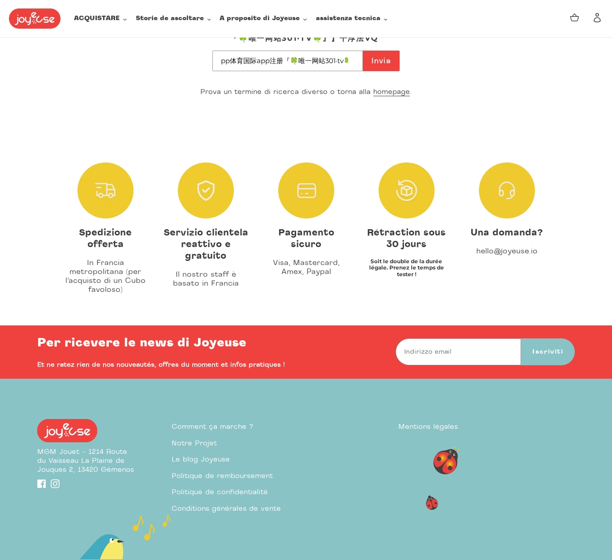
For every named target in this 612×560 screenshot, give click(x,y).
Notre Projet (194, 443)
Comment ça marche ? (212, 426)
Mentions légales (428, 426)
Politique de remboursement (222, 476)
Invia (381, 60)
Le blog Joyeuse (201, 459)
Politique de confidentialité (220, 492)
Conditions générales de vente (226, 508)
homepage (391, 92)
